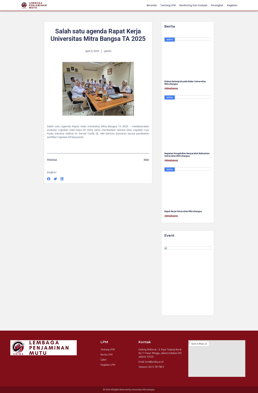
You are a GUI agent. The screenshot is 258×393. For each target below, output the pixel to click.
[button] (48, 179)
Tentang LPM (168, 5)
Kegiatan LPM (107, 364)
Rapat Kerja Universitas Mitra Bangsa (183, 211)
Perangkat (217, 5)
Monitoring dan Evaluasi (193, 5)
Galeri (103, 359)
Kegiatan (232, 5)
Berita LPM (106, 354)
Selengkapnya (171, 88)
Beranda (152, 5)
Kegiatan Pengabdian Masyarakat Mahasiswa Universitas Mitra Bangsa (186, 154)
